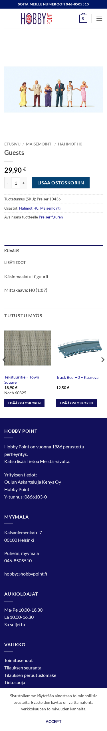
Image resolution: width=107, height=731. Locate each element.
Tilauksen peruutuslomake (30, 675)
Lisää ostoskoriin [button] (24, 403)
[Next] (102, 371)
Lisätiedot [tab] (15, 262)
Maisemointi (39, 144)
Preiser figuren (51, 217)
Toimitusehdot (18, 660)
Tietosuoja (14, 682)
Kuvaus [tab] (11, 251)
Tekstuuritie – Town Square (21, 380)
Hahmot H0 (70, 144)
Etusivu (12, 144)
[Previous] (4, 371)
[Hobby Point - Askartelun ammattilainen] (41, 19)
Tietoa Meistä (40, 461)
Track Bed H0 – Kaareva (77, 377)
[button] (83, 19)
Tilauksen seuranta (22, 667)
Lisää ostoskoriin (60, 182)
